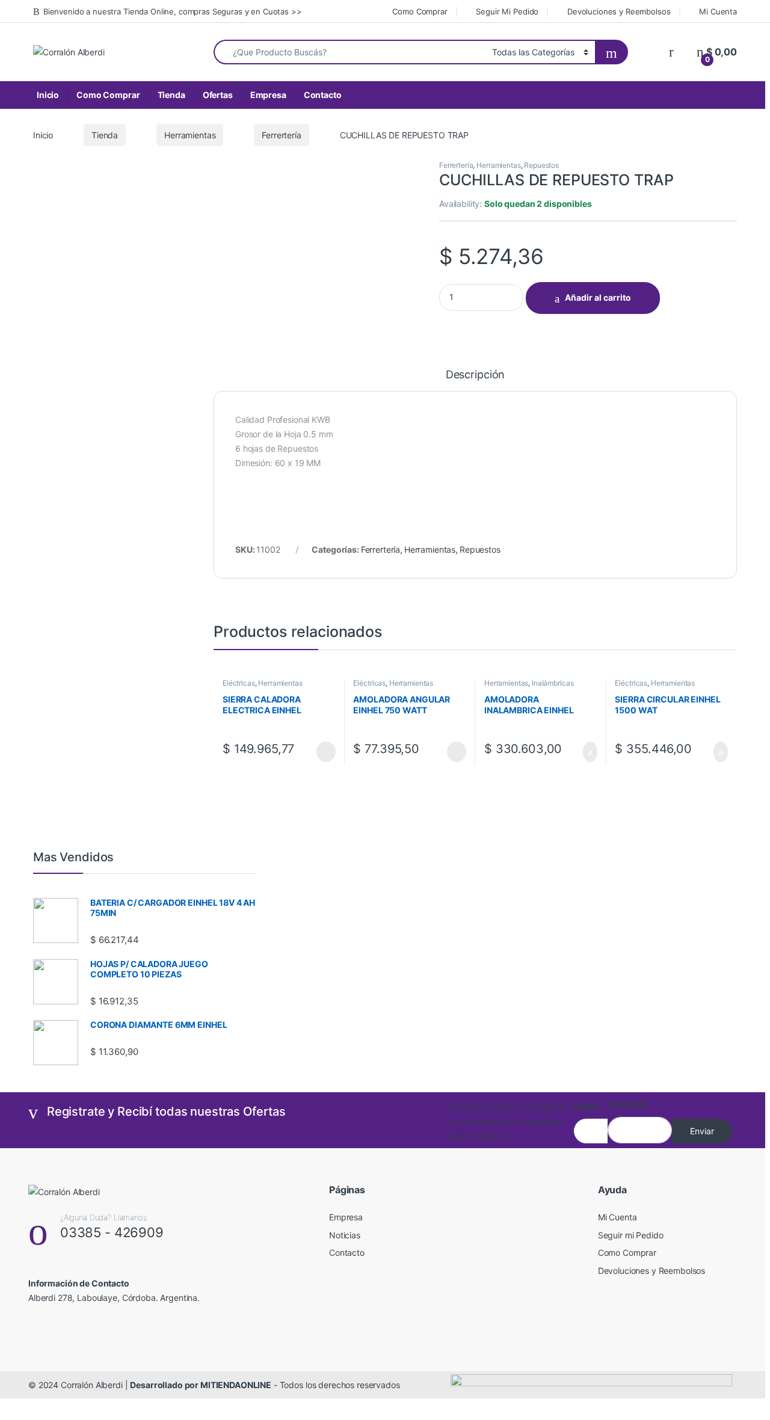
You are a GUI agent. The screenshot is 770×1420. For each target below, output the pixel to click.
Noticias (344, 1235)
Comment (628, 1104)
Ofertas (218, 95)
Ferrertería (281, 135)
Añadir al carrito (598, 297)
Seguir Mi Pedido (507, 11)
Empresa (268, 95)
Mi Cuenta (718, 11)
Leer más (326, 752)
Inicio (48, 95)
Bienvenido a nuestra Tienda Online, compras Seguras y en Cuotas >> (172, 11)
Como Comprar (419, 11)
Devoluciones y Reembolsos (618, 11)
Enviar (702, 1131)
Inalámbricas (552, 682)
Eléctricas (239, 682)
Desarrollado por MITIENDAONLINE (200, 1385)
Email (588, 1106)
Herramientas (189, 135)
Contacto (323, 95)
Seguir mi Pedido (631, 1235)
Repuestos (541, 165)
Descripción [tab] (475, 375)
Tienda (171, 95)
